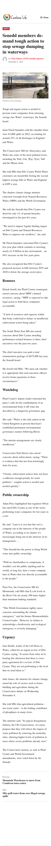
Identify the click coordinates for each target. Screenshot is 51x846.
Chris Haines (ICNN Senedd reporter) (27, 58)
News (6, 28)
